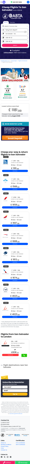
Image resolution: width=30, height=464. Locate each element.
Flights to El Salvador (22, 60)
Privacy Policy (4, 446)
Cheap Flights (14, 60)
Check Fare (10, 355)
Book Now (15, 171)
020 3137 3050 (17, 2)
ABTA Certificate (20, 444)
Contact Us (4, 450)
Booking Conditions (6, 444)
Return (6, 22)
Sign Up (15, 394)
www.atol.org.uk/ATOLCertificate (16, 413)
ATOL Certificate (20, 443)
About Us (3, 443)
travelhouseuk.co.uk (5, 60)
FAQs (2, 448)
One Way (12, 22)
